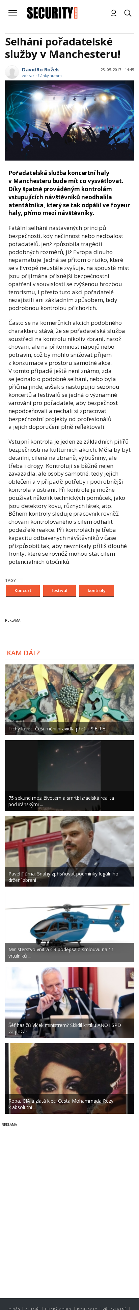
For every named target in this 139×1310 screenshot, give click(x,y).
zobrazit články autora (42, 75)
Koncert (23, 590)
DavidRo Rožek (40, 69)
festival (59, 590)
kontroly (97, 590)
